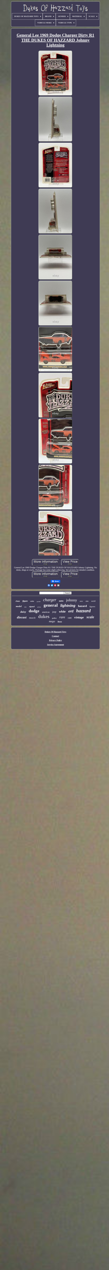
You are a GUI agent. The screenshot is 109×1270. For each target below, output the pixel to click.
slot (25, 607)
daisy (23, 611)
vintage (79, 617)
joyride (38, 601)
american (46, 612)
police (54, 618)
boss (60, 621)
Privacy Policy (55, 640)
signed (32, 606)
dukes (43, 616)
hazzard (83, 610)
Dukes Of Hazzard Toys (55, 632)
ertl (71, 611)
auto (61, 600)
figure (25, 601)
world (93, 601)
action (39, 607)
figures (92, 606)
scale (90, 617)
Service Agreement (55, 644)
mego (52, 621)
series (32, 601)
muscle (32, 618)
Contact (55, 636)
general (51, 605)
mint (81, 601)
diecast (21, 617)
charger (49, 599)
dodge (34, 611)
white (62, 611)
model (19, 606)
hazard (82, 606)
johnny (71, 600)
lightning (67, 605)
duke (87, 601)
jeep (54, 611)
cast (70, 617)
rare (62, 617)
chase (18, 601)
